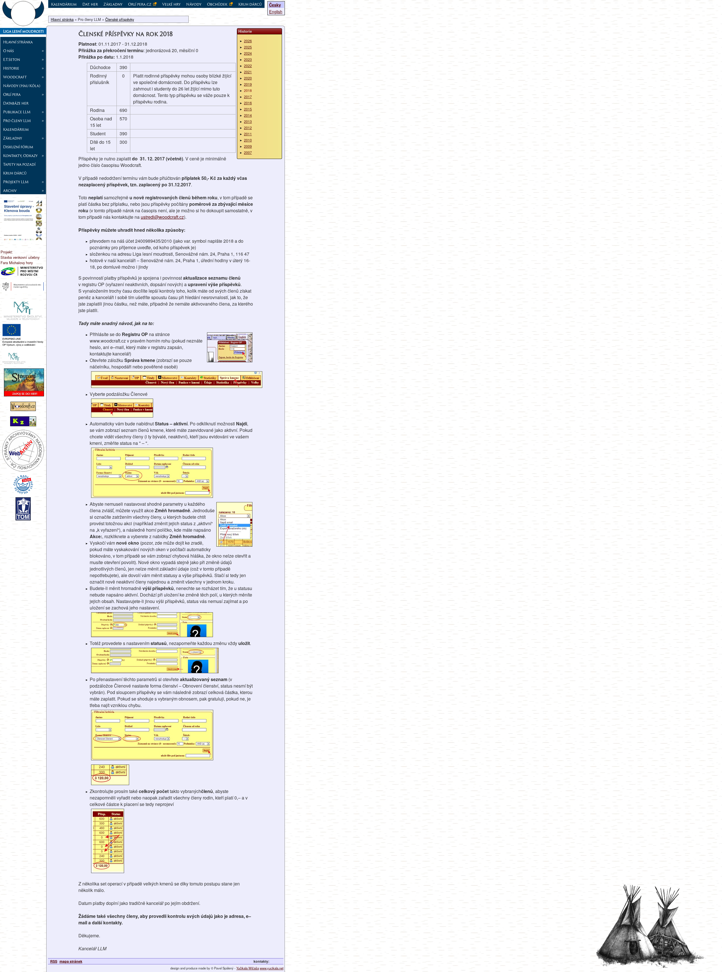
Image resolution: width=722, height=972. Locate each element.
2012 (248, 127)
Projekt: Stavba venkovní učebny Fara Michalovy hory (20, 257)
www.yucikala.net (271, 968)
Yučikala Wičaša (247, 968)
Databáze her (15, 103)
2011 (248, 133)
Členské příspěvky (119, 19)
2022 (248, 65)
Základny (113, 4)
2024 (248, 53)
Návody (193, 4)
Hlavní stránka (18, 42)
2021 (248, 71)
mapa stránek (71, 961)
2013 (248, 121)
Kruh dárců (15, 173)
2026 (248, 40)
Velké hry (171, 4)
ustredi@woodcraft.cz (162, 217)
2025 (248, 47)
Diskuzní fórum (18, 147)
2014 (248, 115)
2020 (248, 78)
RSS (53, 961)
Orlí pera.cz (140, 4)
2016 (248, 102)
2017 (248, 96)
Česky (275, 5)
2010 (248, 140)
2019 (248, 84)
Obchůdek (217, 4)
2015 (248, 109)
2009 (248, 146)
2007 (248, 152)
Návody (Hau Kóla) (21, 86)
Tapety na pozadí (19, 164)
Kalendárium (16, 129)
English (275, 11)
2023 (248, 59)
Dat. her (90, 4)
